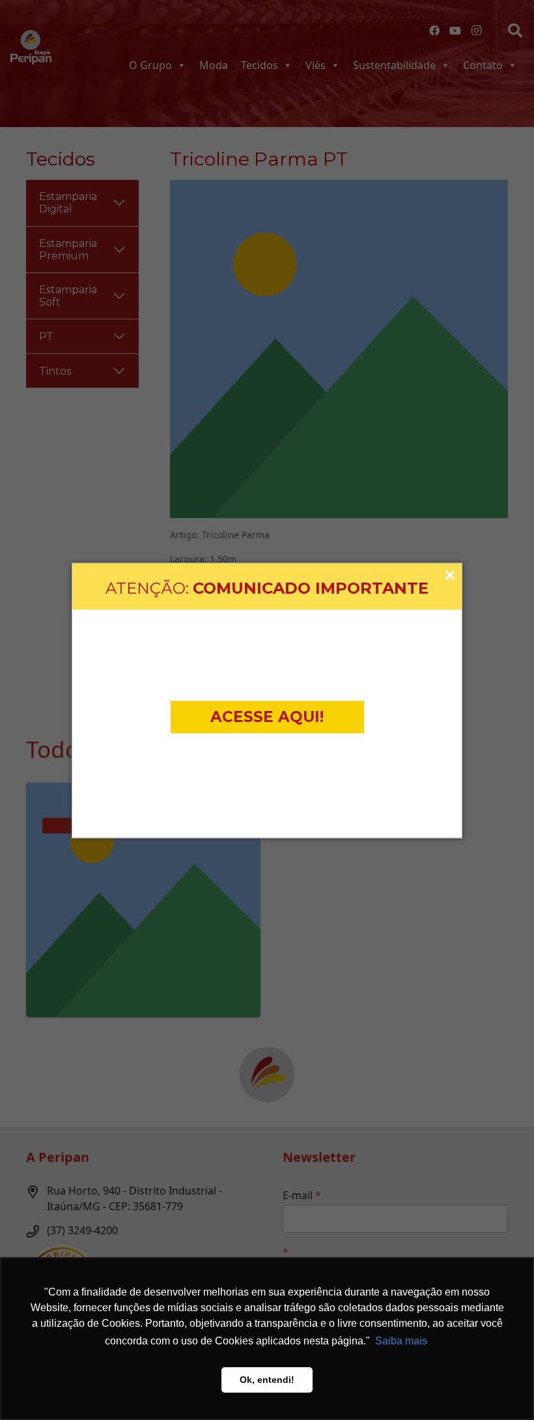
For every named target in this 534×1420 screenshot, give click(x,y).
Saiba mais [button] (401, 1340)
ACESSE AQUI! (267, 717)
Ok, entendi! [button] (267, 1379)
